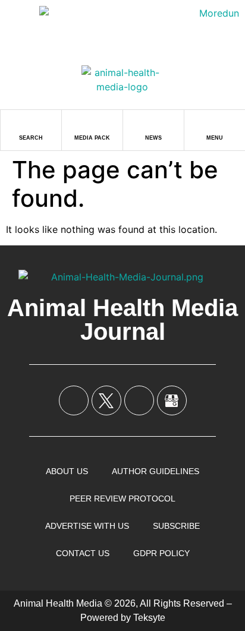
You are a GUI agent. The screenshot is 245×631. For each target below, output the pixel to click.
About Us (67, 471)
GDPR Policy (161, 553)
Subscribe (176, 526)
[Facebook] (74, 400)
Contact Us (82, 553)
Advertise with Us (87, 526)
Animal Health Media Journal (122, 320)
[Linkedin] (139, 400)
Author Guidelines (155, 471)
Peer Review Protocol (122, 498)
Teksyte (149, 618)
